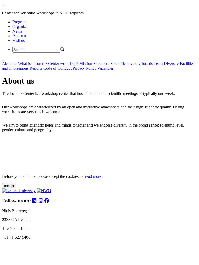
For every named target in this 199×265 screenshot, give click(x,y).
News (17, 31)
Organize (19, 26)
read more (93, 176)
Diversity (172, 63)
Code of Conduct (58, 68)
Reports (36, 68)
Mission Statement (94, 63)
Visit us (18, 40)
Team (159, 63)
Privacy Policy (85, 68)
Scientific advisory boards (132, 63)
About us (19, 36)
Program (19, 22)
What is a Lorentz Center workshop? (48, 63)
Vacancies (105, 68)
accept (9, 186)
